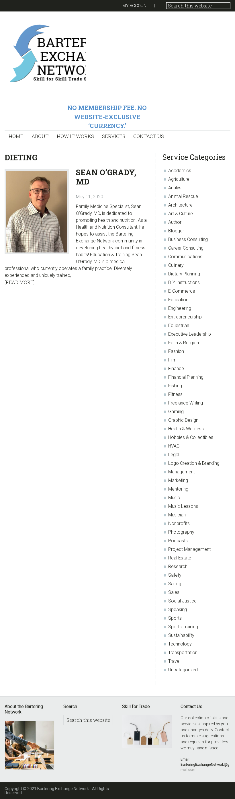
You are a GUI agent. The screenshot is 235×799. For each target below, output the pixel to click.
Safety (174, 575)
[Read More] (19, 282)
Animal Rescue (183, 196)
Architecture (180, 205)
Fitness (175, 394)
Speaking (177, 609)
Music (174, 497)
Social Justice (182, 601)
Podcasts (178, 540)
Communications (185, 256)
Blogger (176, 231)
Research (177, 566)
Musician (177, 515)
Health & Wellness (186, 428)
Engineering (179, 308)
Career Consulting (185, 248)
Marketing (178, 480)
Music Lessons (183, 506)
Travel (174, 661)
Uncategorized (183, 669)
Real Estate (179, 558)
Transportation (182, 652)
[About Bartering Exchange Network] (29, 746)
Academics (179, 170)
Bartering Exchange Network (45, 53)
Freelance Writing (185, 403)
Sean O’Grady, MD (106, 176)
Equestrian (178, 325)
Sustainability (181, 635)
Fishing (175, 385)
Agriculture (178, 179)
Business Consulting (188, 239)
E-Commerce (181, 291)
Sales (173, 592)
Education (178, 299)
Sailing (174, 583)
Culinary (176, 265)
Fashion (176, 351)
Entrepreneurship (185, 317)
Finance (176, 368)
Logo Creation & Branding (194, 463)
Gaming (176, 411)
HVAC (173, 446)
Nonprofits (179, 523)
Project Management (189, 549)
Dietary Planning (184, 274)
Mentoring (178, 489)
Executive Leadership (189, 334)
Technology (180, 644)
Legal (173, 454)
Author (174, 222)
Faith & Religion (183, 342)
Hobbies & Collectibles (190, 437)
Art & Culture (180, 213)
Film (172, 360)
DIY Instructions (184, 282)
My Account (136, 5)
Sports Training (183, 626)
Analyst (175, 187)
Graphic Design (183, 420)
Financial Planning (185, 377)
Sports (175, 618)
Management (181, 472)
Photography (181, 532)
